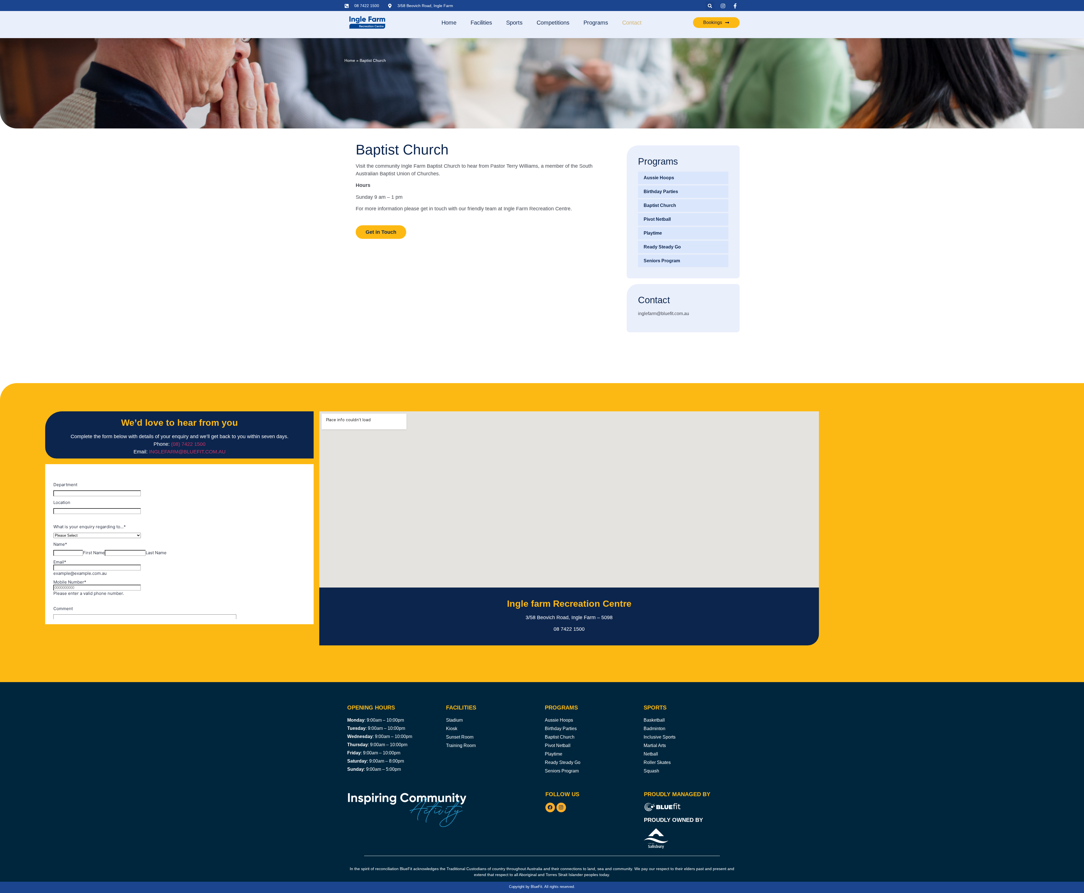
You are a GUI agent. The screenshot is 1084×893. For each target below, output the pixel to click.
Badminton (654, 728)
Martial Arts (655, 745)
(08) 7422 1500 (188, 444)
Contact (632, 22)
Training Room (461, 745)
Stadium (454, 720)
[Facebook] (550, 807)
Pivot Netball (657, 219)
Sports (514, 22)
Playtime (653, 233)
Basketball (654, 720)
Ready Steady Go (662, 246)
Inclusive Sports (660, 737)
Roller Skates (657, 762)
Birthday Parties (661, 191)
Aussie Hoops (659, 177)
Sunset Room (459, 737)
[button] (709, 5)
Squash (651, 770)
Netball (651, 754)
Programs (595, 22)
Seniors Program (662, 260)
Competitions (553, 22)
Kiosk (451, 728)
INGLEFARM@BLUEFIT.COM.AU (187, 452)
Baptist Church (660, 205)
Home (449, 22)
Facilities (481, 22)
